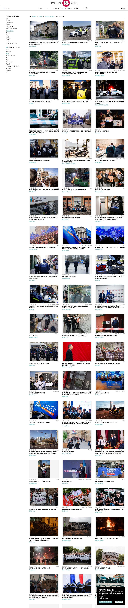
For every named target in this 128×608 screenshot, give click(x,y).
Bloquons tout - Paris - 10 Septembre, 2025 (74, 190)
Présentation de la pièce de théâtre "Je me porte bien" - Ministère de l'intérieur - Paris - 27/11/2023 (109, 452)
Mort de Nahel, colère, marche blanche (39, 568)
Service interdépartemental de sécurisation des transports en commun (75, 306)
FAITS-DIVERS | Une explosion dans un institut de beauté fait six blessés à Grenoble (44, 131)
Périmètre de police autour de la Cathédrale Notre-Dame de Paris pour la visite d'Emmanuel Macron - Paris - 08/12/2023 (43, 452)
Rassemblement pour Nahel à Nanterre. (40, 481)
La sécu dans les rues (68, 452)
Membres (40, 8)
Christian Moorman (66, 192)
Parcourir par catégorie (12, 16)
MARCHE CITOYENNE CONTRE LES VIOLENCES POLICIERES (42, 509)
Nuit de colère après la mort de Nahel (72, 538)
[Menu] (4, 8)
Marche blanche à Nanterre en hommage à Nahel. (75, 568)
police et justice (9, 31)
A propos (68, 8)
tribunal (8, 64)
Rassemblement (9, 62)
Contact (76, 8)
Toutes (7, 18)
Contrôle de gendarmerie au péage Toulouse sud (75, 43)
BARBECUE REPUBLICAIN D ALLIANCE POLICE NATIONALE (42, 247)
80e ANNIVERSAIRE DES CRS (69, 277)
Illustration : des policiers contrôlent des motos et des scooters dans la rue (109, 277)
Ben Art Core (65, 220)
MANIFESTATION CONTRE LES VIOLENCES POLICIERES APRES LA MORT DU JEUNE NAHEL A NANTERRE (44, 596)
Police (7, 54)
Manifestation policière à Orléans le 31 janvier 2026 (76, 131)
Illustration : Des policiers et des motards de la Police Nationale (43, 306)
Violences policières (10, 56)
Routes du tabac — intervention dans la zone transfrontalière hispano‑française (74, 72)
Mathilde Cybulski (99, 337)
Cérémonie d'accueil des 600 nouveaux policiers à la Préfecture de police (76, 596)
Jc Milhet (31, 103)
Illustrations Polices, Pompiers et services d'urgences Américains (109, 102)
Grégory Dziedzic (66, 44)
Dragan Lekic (32, 570)
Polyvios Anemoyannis (100, 570)
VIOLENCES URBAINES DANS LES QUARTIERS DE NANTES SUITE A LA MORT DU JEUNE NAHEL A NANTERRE (43, 539)
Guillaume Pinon (66, 75)
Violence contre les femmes (12, 66)
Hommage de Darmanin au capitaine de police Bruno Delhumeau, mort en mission (76, 364)
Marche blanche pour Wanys (37, 393)
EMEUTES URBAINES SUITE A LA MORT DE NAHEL (106, 538)
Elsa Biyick (97, 365)
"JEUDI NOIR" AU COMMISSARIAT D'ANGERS (39, 422)
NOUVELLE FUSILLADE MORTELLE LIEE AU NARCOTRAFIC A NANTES (108, 43)
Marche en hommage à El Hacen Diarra (39, 160)
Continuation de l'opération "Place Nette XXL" (74, 335)
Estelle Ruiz (98, 46)
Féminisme (8, 70)
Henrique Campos (99, 192)
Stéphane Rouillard (66, 454)
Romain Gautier (99, 424)
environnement (9, 27)
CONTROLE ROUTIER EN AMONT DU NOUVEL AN (106, 422)
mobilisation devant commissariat (71, 218)
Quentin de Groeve (66, 599)
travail (7, 41)
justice (7, 49)
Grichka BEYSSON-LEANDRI (101, 105)
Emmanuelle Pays (66, 540)
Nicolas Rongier (99, 249)
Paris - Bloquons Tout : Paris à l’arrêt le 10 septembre (44, 190)
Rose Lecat (97, 133)
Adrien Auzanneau (66, 309)
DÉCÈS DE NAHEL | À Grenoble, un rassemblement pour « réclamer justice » (109, 509)
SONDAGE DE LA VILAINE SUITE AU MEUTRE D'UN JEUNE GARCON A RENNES (42, 72)
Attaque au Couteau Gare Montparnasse (105, 160)
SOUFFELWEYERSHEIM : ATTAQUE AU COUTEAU (106, 335)
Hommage (8, 68)
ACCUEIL (34, 17)
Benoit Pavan (32, 134)
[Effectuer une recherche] (122, 8)
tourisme (8, 39)
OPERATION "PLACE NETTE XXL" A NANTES (39, 363)
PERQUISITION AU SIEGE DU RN (102, 190)
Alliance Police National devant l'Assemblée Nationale (110, 247)
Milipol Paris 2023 (67, 481)
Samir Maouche (32, 46)
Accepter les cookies (105, 602)
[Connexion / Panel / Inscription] (124, 8)
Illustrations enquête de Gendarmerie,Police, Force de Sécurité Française (76, 161)
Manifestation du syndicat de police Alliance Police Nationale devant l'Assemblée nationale (76, 248)
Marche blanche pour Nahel (102, 568)
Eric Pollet (97, 280)
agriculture (8, 20)
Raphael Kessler (33, 483)
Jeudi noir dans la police (102, 393)
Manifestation (9, 52)
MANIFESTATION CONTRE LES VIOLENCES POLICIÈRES (107, 363)
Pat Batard (65, 337)
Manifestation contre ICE (102, 131)
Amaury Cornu (98, 309)
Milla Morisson (32, 192)
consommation (9, 22)
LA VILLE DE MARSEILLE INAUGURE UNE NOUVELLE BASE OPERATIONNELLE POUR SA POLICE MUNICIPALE (108, 218)
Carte (49, 8)
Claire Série (65, 483)
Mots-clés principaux (14, 47)
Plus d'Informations (103, 598)
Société (40, 17)
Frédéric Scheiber (33, 337)
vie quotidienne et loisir (11, 43)
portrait (8, 33)
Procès (7, 60)
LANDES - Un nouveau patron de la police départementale (106, 72)
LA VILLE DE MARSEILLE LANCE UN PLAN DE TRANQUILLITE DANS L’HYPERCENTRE (43, 277)
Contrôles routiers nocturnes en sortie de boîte (75, 101)
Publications (58, 8)
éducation (8, 25)
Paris (7, 58)
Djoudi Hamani (32, 162)
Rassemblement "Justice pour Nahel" (72, 509)
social (7, 37)
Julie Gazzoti (98, 221)
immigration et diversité (11, 29)
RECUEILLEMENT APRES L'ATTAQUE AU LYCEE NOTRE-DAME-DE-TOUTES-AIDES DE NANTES (43, 218)
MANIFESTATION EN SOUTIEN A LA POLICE (105, 481)
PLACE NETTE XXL (33, 335)
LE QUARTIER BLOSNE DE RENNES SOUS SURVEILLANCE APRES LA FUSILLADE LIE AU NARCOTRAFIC (76, 393)
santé (7, 35)
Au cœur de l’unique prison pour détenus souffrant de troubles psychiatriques (43, 43)
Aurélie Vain (65, 133)
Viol (7, 72)
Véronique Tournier (99, 75)
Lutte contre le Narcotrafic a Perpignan (40, 101)
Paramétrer (119, 602)
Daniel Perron (98, 162)
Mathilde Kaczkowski (67, 367)
